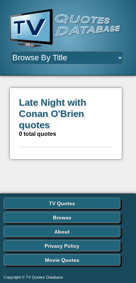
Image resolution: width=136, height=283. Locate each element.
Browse (62, 218)
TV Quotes (62, 203)
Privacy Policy (62, 246)
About (62, 232)
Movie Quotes (62, 260)
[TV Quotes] (68, 28)
